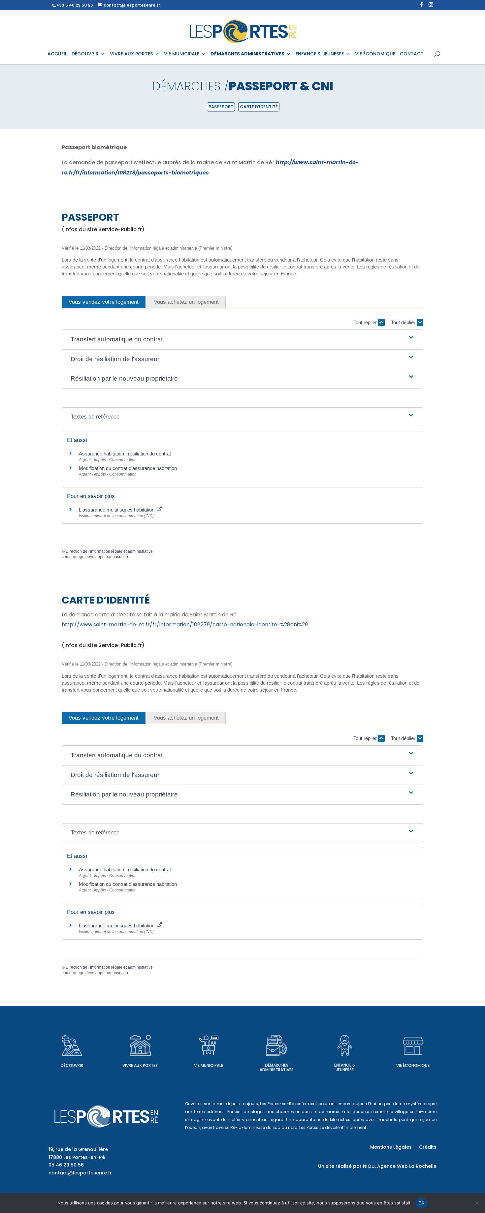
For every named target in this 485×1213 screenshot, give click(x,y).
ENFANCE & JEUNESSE (320, 54)
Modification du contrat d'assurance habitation (128, 468)
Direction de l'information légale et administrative (109, 551)
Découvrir (72, 1065)
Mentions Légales (391, 1147)
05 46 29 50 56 (66, 1165)
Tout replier (365, 322)
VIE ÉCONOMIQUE (375, 54)
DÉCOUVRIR (85, 54)
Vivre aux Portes (140, 1065)
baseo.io (120, 556)
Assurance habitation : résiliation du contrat (125, 453)
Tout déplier (404, 322)
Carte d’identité (259, 107)
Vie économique (413, 1065)
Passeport (221, 107)
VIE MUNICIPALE (181, 54)
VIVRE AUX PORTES (131, 54)
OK (421, 1202)
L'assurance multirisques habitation (117, 510)
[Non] (476, 1203)
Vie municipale (208, 1065)
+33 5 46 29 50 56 (74, 5)
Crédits (427, 1147)
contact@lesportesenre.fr (80, 1172)
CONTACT (412, 54)
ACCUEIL (57, 54)
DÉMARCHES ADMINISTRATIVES (247, 54)
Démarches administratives (277, 1067)
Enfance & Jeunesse (344, 1067)
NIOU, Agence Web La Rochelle (399, 1166)
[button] (242, 339)
